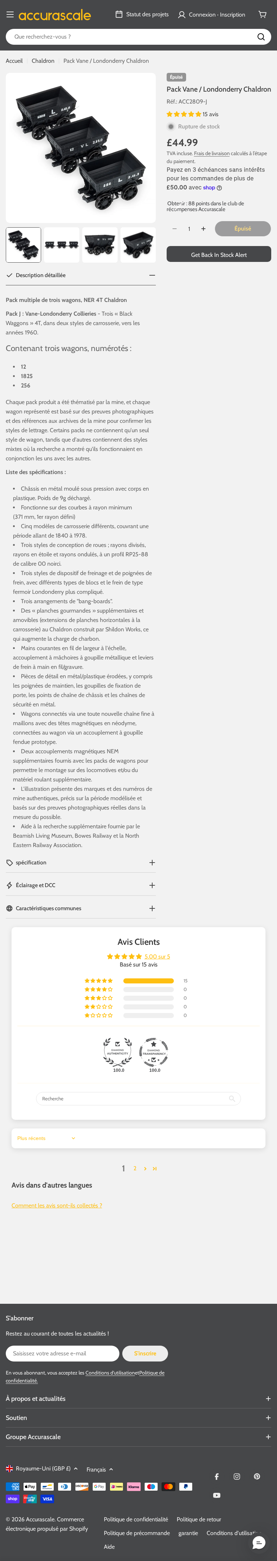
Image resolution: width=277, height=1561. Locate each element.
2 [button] (134, 1168)
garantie (188, 1533)
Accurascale (40, 1519)
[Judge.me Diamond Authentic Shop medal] (117, 1052)
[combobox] (138, 37)
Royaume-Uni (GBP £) (43, 1468)
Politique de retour (199, 1519)
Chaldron (43, 60)
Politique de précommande (137, 1533)
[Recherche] (261, 36)
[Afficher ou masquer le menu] (10, 14)
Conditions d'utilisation (110, 1372)
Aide (109, 1546)
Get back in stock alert (219, 254)
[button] (185, 114)
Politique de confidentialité (136, 1519)
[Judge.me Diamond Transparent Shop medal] (153, 1052)
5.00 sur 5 (157, 956)
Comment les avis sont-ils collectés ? (57, 1205)
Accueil (14, 60)
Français (96, 1469)
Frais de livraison (212, 153)
